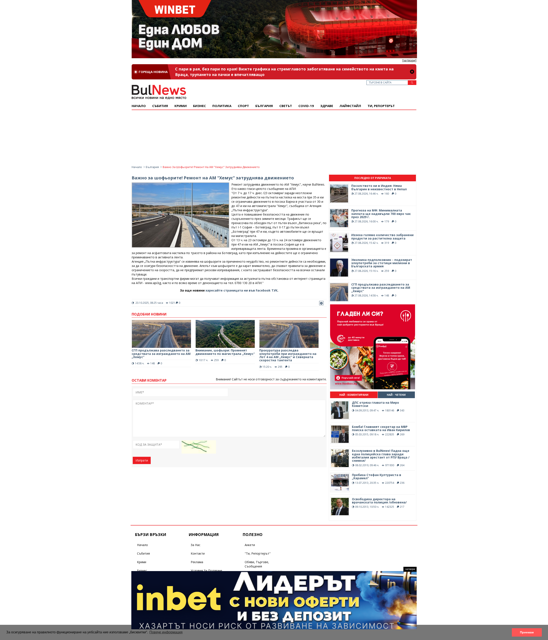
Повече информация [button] (166, 632)
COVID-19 (306, 106)
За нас (195, 545)
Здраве (326, 106)
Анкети (250, 545)
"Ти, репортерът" (258, 553)
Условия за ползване (206, 571)
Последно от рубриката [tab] (372, 178)
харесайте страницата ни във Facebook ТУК (241, 290)
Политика (221, 106)
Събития (143, 553)
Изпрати (142, 460)
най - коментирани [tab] (353, 395)
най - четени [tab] (396, 395)
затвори (410, 569)
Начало (139, 106)
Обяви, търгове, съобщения (257, 564)
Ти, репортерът (381, 106)
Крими (141, 562)
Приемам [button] (527, 632)
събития (160, 106)
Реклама (197, 562)
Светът (285, 106)
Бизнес (199, 106)
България (264, 106)
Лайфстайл (350, 106)
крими (180, 106)
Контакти (198, 553)
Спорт (243, 106)
